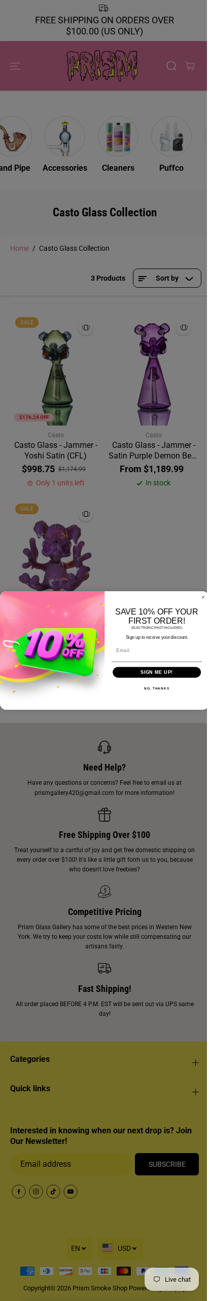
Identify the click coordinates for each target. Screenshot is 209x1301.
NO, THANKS (157, 688)
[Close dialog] (203, 597)
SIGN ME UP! (157, 672)
